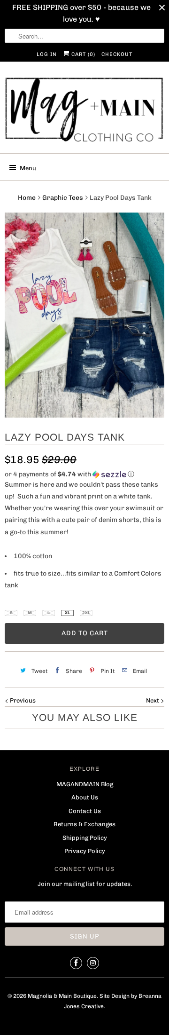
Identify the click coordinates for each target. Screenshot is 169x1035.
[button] (84, 474)
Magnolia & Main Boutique (62, 996)
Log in (47, 54)
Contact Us (85, 810)
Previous (22, 700)
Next (153, 700)
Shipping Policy (84, 837)
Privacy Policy (84, 850)
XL (67, 612)
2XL (86, 612)
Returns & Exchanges (84, 824)
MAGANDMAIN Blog (84, 784)
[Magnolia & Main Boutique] (84, 111)
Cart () (82, 54)
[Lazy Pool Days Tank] (84, 315)
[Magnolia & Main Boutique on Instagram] (93, 963)
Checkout (116, 54)
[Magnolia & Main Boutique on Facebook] (76, 963)
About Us (84, 797)
